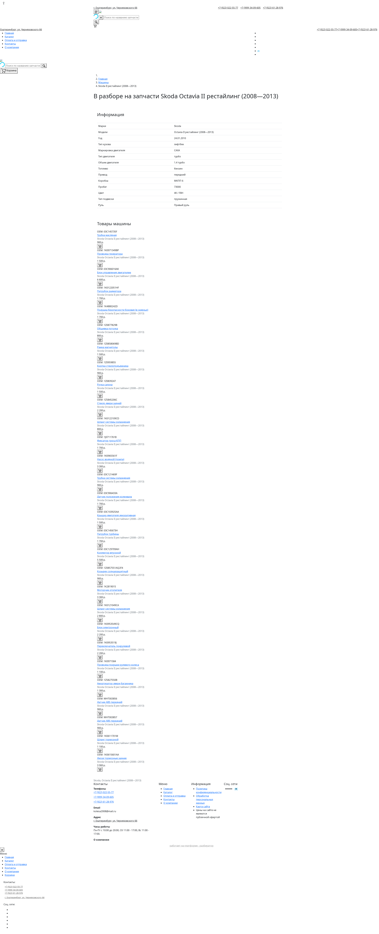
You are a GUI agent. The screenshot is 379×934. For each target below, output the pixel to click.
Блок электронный (108, 627)
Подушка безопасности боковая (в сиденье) (122, 309)
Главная (9, 33)
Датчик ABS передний (109, 702)
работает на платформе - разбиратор (191, 845)
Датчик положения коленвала (114, 496)
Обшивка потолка (107, 328)
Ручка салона (105, 384)
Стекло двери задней (109, 403)
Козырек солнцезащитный (112, 571)
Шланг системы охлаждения (113, 422)
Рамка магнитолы (107, 347)
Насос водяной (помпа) (110, 459)
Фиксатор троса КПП (109, 440)
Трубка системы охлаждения (113, 478)
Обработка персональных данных (204, 799)
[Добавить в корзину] (99, 246)
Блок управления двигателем (114, 272)
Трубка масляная (107, 235)
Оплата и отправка (16, 40)
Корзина (10, 875)
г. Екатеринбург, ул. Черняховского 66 (115, 7)
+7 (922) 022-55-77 (228, 7)
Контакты (10, 43)
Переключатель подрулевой (113, 646)
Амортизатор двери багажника (115, 683)
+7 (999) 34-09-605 (250, 7)
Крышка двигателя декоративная (116, 515)
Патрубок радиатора (109, 291)
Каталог (9, 36)
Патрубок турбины (108, 534)
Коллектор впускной (109, 552)
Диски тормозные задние (112, 758)
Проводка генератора (110, 253)
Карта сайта (203, 806)
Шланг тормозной (107, 739)
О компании (12, 47)
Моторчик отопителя (109, 590)
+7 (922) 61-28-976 (273, 7)
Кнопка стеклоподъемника (112, 366)
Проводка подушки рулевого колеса (118, 664)
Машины (103, 82)
